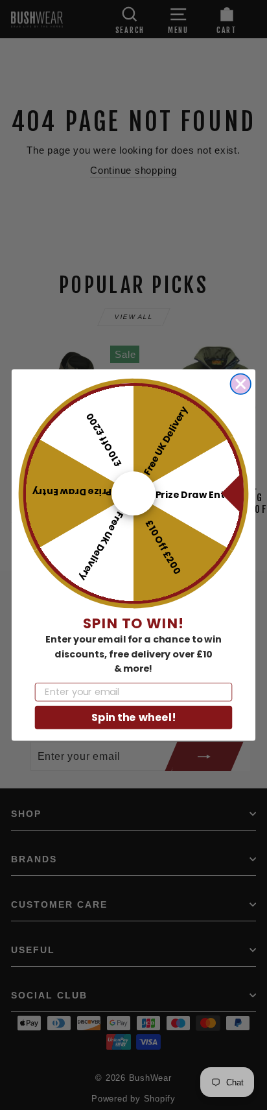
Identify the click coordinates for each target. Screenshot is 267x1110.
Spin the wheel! (133, 717)
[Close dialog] (241, 384)
